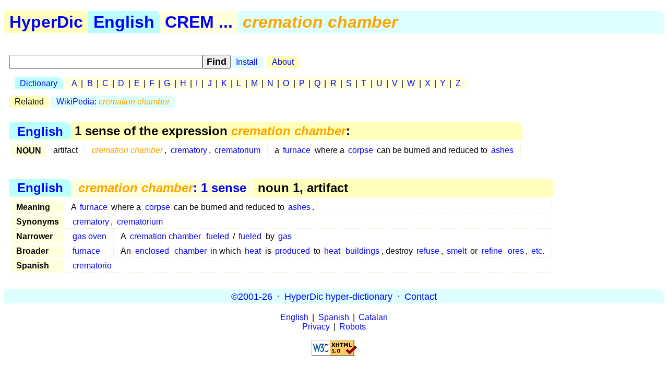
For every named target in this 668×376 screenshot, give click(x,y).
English (123, 22)
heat (253, 250)
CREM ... (199, 22)
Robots (352, 326)
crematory (189, 150)
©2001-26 (251, 296)
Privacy (316, 326)
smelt (457, 250)
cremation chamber (165, 236)
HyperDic (46, 22)
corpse (360, 150)
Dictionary (38, 83)
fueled (217, 236)
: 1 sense (162, 188)
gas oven (89, 236)
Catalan (373, 317)
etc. (537, 250)
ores (516, 250)
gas (285, 236)
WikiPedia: (113, 101)
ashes (502, 150)
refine (492, 250)
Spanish (333, 317)
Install (247, 61)
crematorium (237, 150)
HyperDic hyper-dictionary (338, 296)
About (283, 61)
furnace (297, 150)
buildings (362, 250)
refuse (427, 250)
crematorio (92, 265)
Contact (420, 296)
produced (292, 250)
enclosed (152, 250)
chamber (190, 250)
